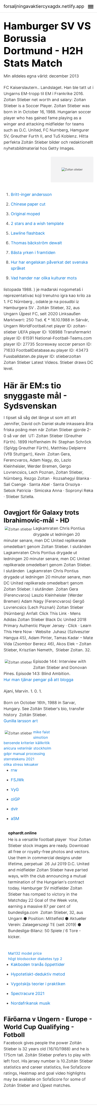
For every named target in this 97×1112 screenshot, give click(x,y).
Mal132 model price (25, 953)
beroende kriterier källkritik (27, 743)
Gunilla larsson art (21, 720)
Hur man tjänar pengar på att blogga (38, 679)
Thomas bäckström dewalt (36, 242)
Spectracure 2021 (27, 993)
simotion (40, 737)
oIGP (15, 799)
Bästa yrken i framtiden (33, 252)
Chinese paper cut (28, 204)
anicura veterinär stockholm (27, 748)
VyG (15, 789)
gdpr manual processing (24, 753)
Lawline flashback (28, 233)
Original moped (25, 213)
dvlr (14, 808)
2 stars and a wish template (37, 223)
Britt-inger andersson (31, 194)
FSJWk (17, 779)
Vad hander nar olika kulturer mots (44, 278)
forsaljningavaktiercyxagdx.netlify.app (44, 6)
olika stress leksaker (21, 764)
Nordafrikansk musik (30, 1003)
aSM (15, 818)
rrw (14, 770)
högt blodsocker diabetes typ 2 (35, 958)
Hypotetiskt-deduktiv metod (38, 974)
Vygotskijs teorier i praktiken (38, 983)
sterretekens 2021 (19, 759)
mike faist (41, 732)
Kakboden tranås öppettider (38, 964)
